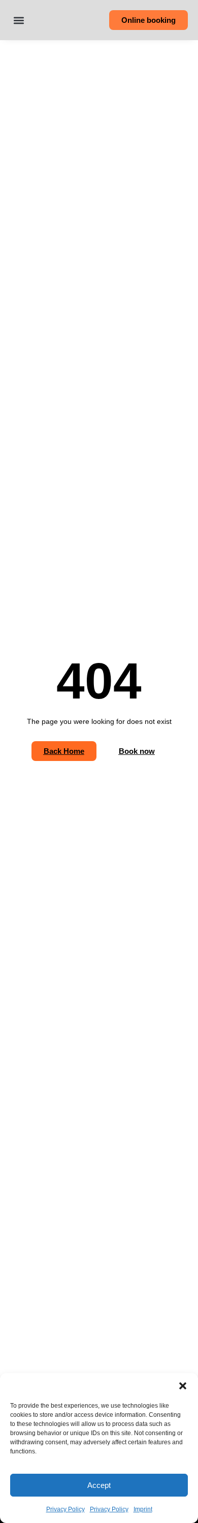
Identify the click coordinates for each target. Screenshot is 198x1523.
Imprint (143, 1509)
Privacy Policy (65, 1509)
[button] (183, 1386)
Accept (99, 1485)
